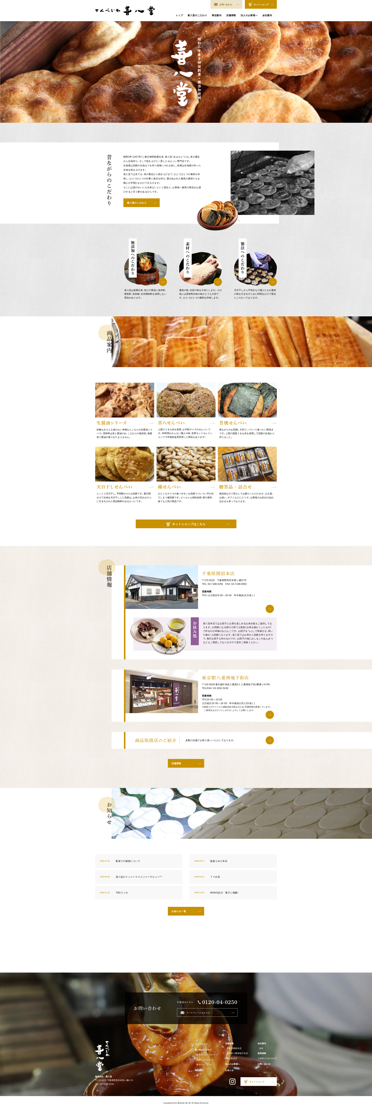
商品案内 (217, 15)
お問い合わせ (225, 4)
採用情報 (262, 1053)
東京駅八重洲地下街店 (237, 1053)
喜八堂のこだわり (197, 15)
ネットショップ (261, 4)
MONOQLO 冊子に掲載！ (216, 892)
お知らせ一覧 (178, 911)
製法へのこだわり (204, 1065)
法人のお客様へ (249, 15)
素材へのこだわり (204, 1060)
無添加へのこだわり (205, 1055)
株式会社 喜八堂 (184, 1103)
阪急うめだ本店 (210, 861)
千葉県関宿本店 (234, 1048)
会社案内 (267, 15)
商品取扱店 (232, 1058)
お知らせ (229, 1070)
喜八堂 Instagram (232, 1082)
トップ (179, 15)
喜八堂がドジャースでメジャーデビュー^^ (131, 877)
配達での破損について (120, 861)
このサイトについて (267, 1058)
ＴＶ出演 (207, 877)
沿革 (261, 1048)
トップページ (201, 1044)
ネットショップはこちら (189, 524)
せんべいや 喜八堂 (125, 10)
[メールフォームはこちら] (207, 1012)
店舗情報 (231, 15)
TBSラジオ (114, 892)
